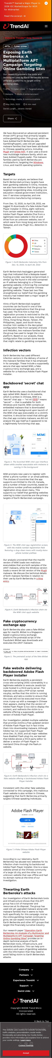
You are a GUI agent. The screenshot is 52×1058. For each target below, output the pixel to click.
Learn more (26, 1040)
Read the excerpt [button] (13, 16)
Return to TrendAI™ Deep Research (23, 38)
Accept (26, 1053)
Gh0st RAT (19, 151)
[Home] (26, 1000)
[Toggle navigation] (46, 26)
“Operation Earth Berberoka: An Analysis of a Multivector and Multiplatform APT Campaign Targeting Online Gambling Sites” (26, 934)
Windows (38, 162)
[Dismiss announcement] (46, 3)
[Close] (49, 1026)
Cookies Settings (26, 1046)
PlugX (6, 151)
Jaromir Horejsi (25, 108)
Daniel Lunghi (9, 108)
